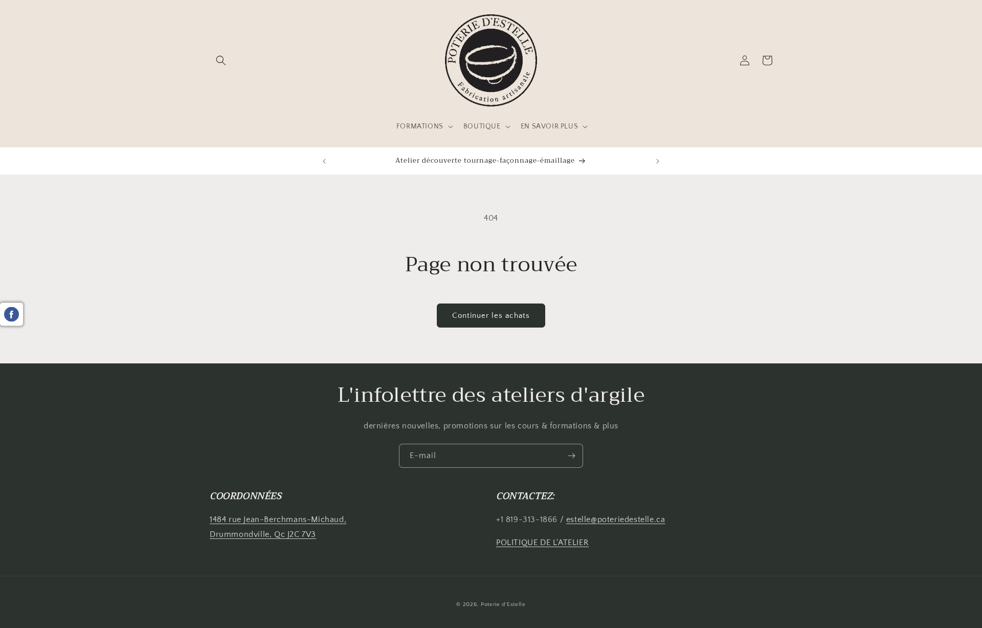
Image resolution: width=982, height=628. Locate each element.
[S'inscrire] (571, 456)
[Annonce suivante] (657, 161)
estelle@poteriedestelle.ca (615, 519)
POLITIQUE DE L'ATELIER (542, 542)
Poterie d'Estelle (503, 604)
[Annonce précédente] (324, 161)
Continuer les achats (491, 315)
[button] (221, 60)
